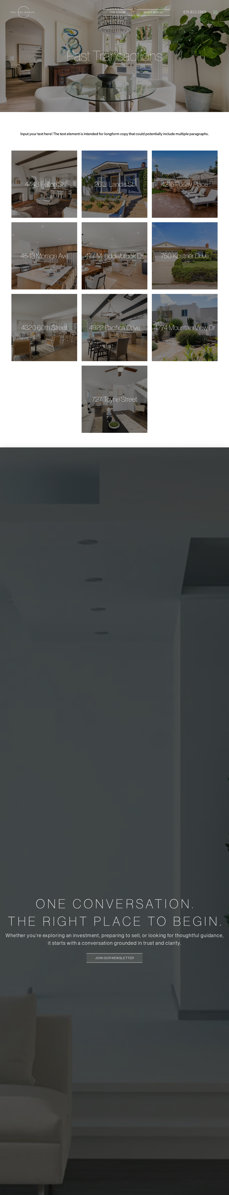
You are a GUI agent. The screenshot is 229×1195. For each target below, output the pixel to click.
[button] (215, 12)
